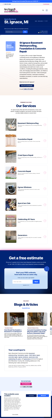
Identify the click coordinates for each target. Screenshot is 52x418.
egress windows (23, 357)
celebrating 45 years (14, 359)
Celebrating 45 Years (26, 220)
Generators (26, 237)
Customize (31, 395)
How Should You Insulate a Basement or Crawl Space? (14, 325)
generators (27, 359)
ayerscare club (33, 357)
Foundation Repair (26, 140)
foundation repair (23, 355)
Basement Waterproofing (26, 124)
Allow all (43, 395)
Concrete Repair (26, 172)
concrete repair (13, 357)
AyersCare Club (26, 204)
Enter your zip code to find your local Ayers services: (16, 28)
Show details (15, 414)
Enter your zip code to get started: (26, 277)
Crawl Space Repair (26, 156)
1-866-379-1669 (7, 4)
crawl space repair (34, 355)
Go (25, 31)
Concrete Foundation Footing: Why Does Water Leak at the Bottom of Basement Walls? (37, 325)
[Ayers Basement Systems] (11, 10)
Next (36, 282)
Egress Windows (26, 188)
